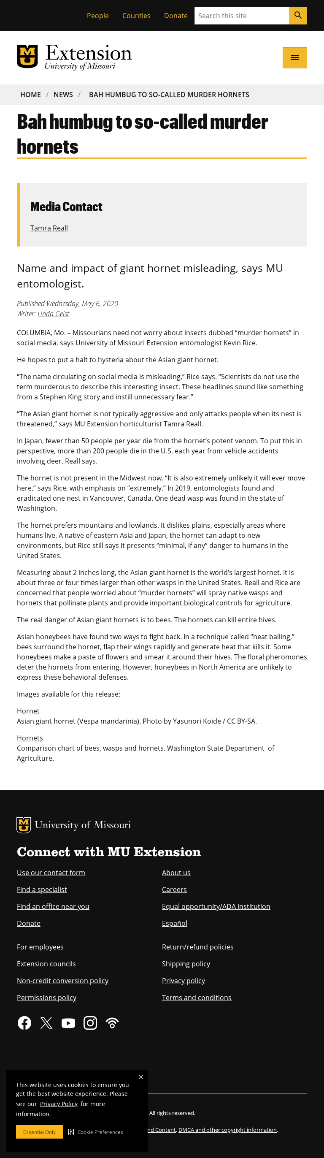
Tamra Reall (49, 228)
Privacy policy (183, 980)
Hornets (30, 738)
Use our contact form (51, 872)
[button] (95, 1132)
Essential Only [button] (39, 1132)
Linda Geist (53, 313)
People (98, 15)
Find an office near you (53, 906)
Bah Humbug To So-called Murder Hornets (169, 94)
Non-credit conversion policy (62, 980)
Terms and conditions (197, 997)
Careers (174, 889)
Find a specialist (42, 889)
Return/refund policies (198, 947)
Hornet (28, 711)
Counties (136, 15)
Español (174, 923)
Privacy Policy (59, 1104)
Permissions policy (46, 997)
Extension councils (46, 963)
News (63, 94)
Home (30, 94)
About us (176, 872)
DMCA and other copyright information (227, 1130)
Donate (176, 15)
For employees (40, 947)
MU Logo (23, 825)
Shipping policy (186, 963)
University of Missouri (83, 826)
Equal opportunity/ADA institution (216, 906)
